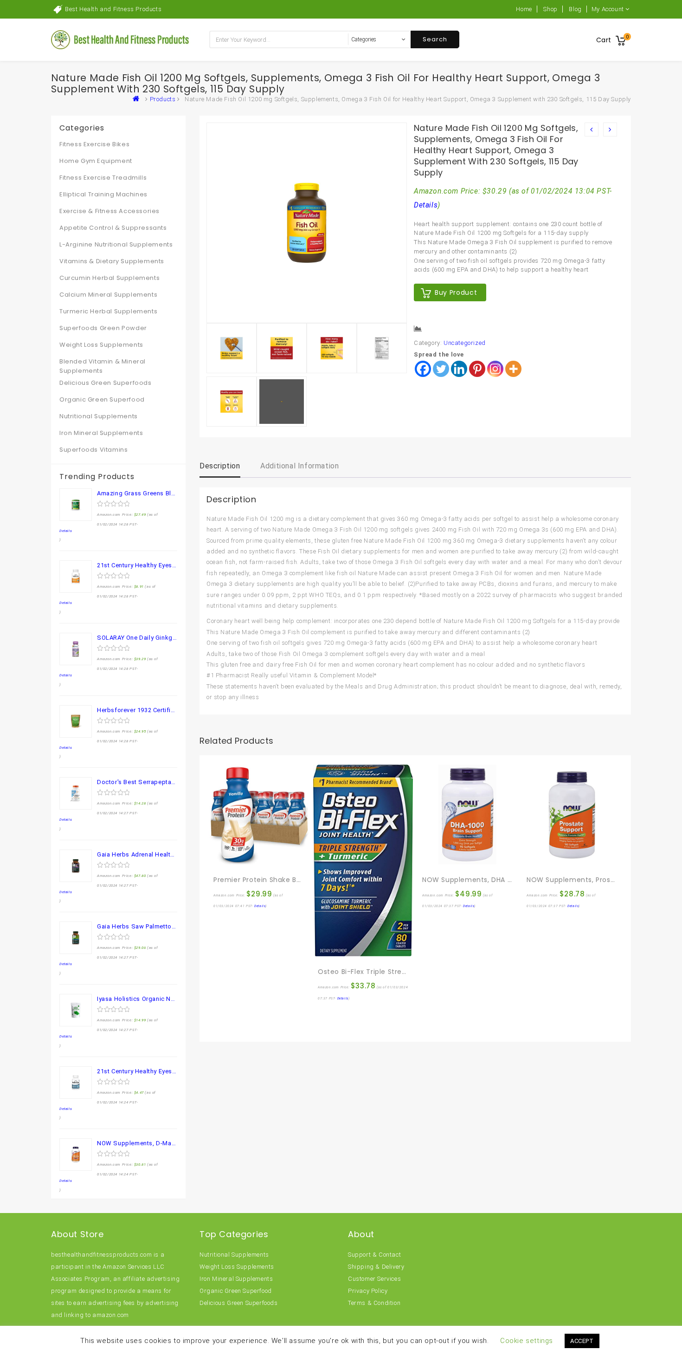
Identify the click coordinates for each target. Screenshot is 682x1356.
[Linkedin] (459, 369)
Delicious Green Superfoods (105, 382)
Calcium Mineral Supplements (108, 294)
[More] (513, 369)
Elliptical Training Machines (103, 194)
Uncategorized (465, 342)
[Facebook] (423, 369)
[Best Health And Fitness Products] (138, 99)
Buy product (456, 292)
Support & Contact (374, 1254)
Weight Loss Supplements (101, 344)
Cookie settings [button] (526, 1341)
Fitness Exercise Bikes (94, 144)
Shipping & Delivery (376, 1266)
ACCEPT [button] (582, 1340)
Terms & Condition (374, 1302)
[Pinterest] (477, 369)
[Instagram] (495, 369)
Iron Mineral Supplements (101, 432)
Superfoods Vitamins (93, 449)
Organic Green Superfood (102, 399)
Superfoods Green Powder (103, 328)
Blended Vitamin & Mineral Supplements (102, 366)
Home (524, 9)
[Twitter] (441, 369)
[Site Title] (120, 39)
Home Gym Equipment (95, 160)
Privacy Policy (367, 1290)
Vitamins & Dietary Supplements (111, 261)
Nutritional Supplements (98, 416)
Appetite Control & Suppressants (113, 227)
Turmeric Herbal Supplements (108, 311)
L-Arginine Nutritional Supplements (116, 244)
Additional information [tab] (299, 465)
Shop (550, 9)
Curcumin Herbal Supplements (109, 277)
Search (435, 39)
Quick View (240, 859)
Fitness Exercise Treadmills (103, 177)
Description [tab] (219, 465)
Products (163, 99)
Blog (575, 9)
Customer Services (374, 1278)
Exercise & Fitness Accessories (109, 211)
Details (426, 205)
